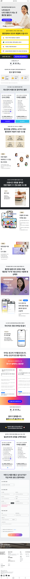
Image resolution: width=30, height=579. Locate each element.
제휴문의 (9, 565)
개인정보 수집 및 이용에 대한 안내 (8, 529)
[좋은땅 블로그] (6, 575)
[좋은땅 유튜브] (9, 575)
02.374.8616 (10, 557)
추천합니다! (3, 391)
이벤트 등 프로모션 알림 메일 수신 (8, 531)
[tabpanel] (15, 508)
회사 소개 (21, 553)
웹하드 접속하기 (27, 556)
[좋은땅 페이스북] (1, 575)
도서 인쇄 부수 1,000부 (7, 113)
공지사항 (21, 557)
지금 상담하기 (7, 121)
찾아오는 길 (21, 554)
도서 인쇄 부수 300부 (7, 109)
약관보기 (15, 529)
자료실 (20, 561)
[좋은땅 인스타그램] (4, 575)
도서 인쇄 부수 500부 (7, 111)
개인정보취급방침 (3, 565)
